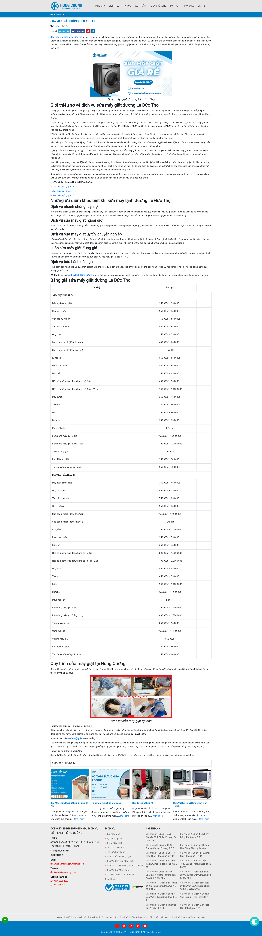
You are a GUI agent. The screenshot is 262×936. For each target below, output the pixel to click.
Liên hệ (201, 6)
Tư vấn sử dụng (158, 6)
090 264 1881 (60, 884)
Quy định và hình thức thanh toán (72, 917)
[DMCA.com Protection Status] (137, 887)
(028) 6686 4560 (61, 881)
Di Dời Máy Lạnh (114, 843)
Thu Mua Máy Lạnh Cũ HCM (120, 874)
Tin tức (127, 6)
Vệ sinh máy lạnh (114, 838)
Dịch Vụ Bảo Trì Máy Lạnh (119, 856)
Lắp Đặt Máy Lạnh (115, 847)
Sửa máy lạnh (113, 834)
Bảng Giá (189, 6)
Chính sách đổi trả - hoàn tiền (133, 917)
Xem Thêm (79, 819)
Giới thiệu (114, 6)
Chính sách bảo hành (159, 917)
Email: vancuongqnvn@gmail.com (69, 864)
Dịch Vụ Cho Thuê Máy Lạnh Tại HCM (124, 865)
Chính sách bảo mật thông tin (103, 917)
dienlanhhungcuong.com (65, 872)
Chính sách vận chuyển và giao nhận (188, 917)
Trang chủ (99, 6)
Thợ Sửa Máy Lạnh (115, 852)
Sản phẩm (140, 6)
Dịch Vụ (174, 6)
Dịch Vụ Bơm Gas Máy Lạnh (120, 861)
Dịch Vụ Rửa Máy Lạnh (117, 870)
